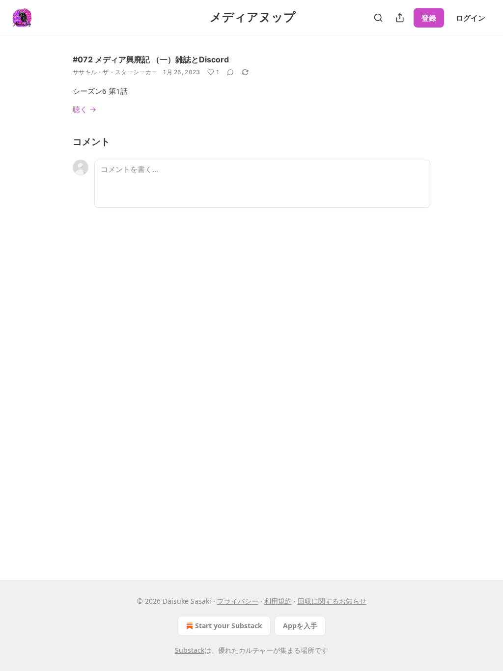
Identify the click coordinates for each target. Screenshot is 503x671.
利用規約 (278, 601)
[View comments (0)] (230, 72)
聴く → (84, 109)
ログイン (470, 18)
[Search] (378, 18)
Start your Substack (228, 625)
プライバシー (237, 601)
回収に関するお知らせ (332, 601)
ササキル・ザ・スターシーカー (115, 72)
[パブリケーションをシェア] (400, 18)
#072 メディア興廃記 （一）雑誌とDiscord (151, 59)
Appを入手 (300, 625)
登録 (428, 18)
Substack (189, 650)
